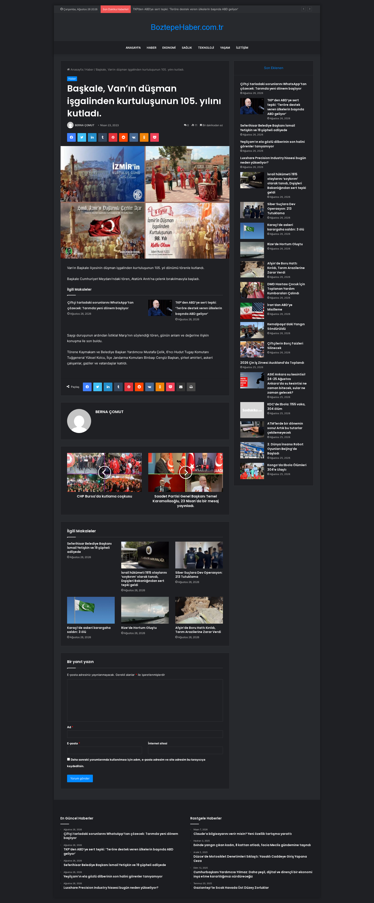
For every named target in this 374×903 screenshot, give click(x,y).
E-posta (73, 743)
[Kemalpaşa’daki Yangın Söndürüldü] (252, 330)
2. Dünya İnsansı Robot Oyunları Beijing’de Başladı (285, 449)
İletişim (242, 47)
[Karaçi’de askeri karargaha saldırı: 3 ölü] (91, 610)
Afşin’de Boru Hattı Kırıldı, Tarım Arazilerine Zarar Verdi (198, 630)
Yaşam (225, 47)
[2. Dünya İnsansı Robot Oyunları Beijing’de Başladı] (252, 450)
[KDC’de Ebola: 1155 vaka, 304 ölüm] (252, 410)
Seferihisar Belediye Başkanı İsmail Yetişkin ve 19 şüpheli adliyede (177, 9)
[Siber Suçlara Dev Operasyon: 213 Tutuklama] (199, 555)
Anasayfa (133, 47)
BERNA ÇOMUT (84, 125)
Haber (151, 47)
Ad (70, 727)
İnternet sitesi (157, 743)
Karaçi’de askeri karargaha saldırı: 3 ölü (89, 630)
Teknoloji (206, 47)
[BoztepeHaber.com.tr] (187, 27)
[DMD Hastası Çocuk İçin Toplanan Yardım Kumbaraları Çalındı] (252, 290)
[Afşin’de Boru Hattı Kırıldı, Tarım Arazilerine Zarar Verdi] (199, 610)
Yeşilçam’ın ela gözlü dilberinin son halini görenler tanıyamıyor (272, 144)
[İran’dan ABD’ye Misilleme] (252, 311)
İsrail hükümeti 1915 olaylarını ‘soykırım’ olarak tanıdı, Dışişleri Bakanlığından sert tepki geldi (144, 578)
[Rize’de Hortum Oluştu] (145, 610)
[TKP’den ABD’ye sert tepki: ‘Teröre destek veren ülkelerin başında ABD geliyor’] (160, 308)
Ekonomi (169, 47)
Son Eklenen (273, 68)
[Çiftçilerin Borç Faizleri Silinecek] (252, 349)
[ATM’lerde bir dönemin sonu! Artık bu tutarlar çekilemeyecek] (252, 429)
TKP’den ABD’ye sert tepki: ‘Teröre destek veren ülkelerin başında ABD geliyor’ (198, 308)
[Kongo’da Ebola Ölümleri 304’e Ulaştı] (252, 471)
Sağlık (187, 47)
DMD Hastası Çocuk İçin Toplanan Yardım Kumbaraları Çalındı (286, 288)
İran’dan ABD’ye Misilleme (279, 307)
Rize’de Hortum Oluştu (139, 628)
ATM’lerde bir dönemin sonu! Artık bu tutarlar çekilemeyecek (285, 428)
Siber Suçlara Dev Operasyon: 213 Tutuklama (198, 574)
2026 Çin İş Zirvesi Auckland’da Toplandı (272, 363)
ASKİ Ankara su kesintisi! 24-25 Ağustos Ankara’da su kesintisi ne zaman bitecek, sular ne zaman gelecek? (287, 383)
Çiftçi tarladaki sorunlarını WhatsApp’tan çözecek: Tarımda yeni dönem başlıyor (273, 86)
